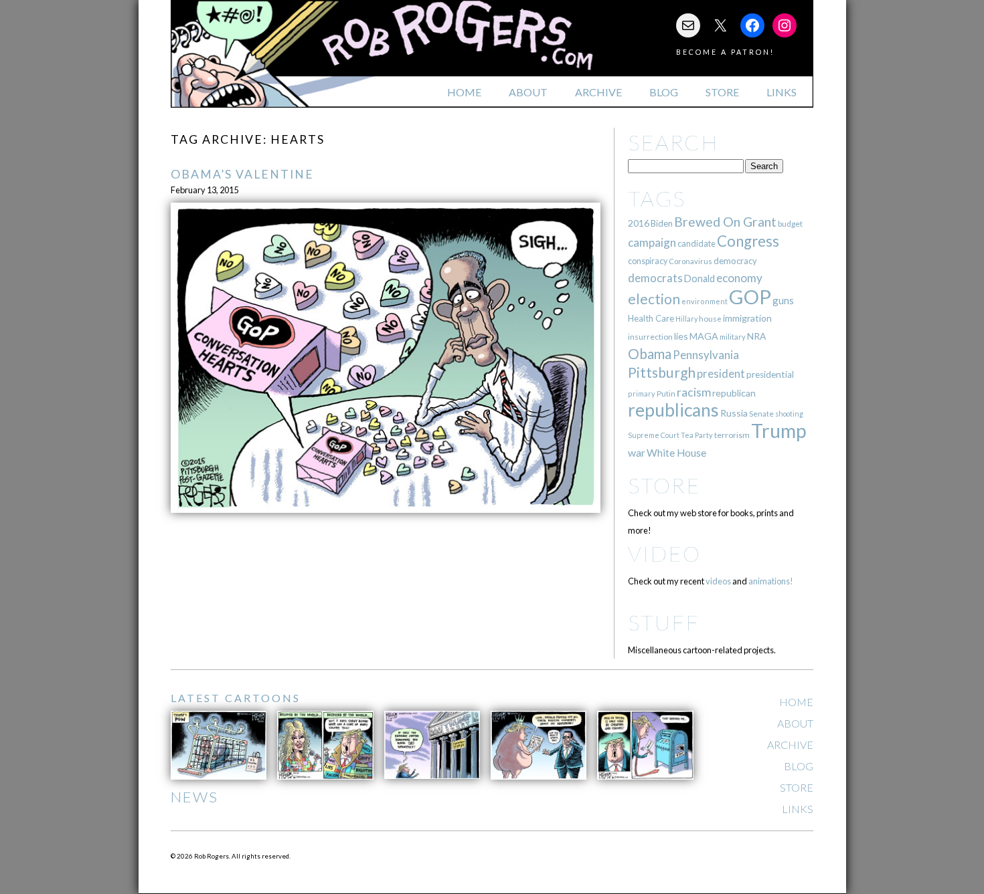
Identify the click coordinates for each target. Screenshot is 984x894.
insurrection (650, 337)
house (710, 318)
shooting (789, 413)
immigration (747, 318)
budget (790, 224)
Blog (663, 92)
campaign (652, 242)
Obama (649, 354)
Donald (699, 278)
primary (641, 393)
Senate (761, 414)
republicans (673, 410)
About (528, 92)
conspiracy (647, 261)
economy (739, 278)
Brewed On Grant (725, 221)
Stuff (664, 622)
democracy (735, 260)
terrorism (732, 435)
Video (664, 553)
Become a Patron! (725, 51)
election (654, 298)
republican (734, 393)
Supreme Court (653, 435)
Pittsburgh (661, 372)
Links (781, 92)
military (733, 336)
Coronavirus (690, 261)
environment (704, 301)
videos (718, 581)
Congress (748, 241)
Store (722, 92)
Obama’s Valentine (242, 174)
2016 (638, 223)
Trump (779, 430)
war (636, 452)
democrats (655, 278)
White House (676, 453)
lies (681, 336)
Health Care (651, 318)
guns (783, 300)
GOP (750, 296)
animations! (770, 581)
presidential (770, 374)
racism (694, 392)
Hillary (686, 318)
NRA (756, 336)
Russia (734, 413)
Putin (666, 393)
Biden (662, 223)
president (721, 373)
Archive (598, 92)
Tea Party (697, 435)
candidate (696, 243)
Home (464, 92)
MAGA (703, 336)
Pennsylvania (706, 355)
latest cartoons (236, 697)
